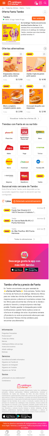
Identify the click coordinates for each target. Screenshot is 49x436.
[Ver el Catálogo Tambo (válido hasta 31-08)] (11, 33)
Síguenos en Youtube (9, 367)
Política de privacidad (34, 425)
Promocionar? (7, 336)
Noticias (5, 352)
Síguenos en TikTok (9, 370)
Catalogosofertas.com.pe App (12, 344)
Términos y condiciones (18, 425)
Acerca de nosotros (8, 346)
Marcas (4, 341)
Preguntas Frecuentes (9, 333)
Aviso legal (5, 425)
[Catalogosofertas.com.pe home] (15, 3)
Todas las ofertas (12, 8)
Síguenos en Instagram (10, 365)
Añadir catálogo (7, 349)
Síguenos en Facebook (10, 362)
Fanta (22, 8)
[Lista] (40, 3)
